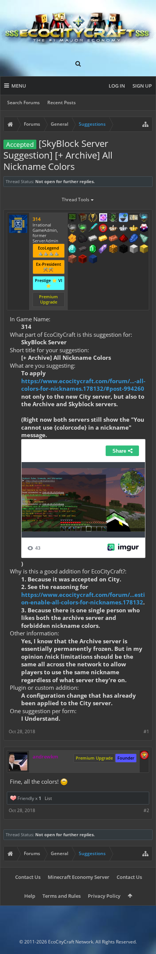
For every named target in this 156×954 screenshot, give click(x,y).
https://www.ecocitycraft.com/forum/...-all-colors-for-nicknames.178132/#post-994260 (83, 385)
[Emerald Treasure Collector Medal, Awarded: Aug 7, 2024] (82, 228)
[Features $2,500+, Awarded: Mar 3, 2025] (72, 259)
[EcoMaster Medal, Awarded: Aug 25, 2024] (123, 228)
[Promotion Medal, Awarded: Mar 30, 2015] (82, 218)
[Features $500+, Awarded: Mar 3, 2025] (82, 249)
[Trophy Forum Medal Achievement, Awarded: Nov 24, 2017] (103, 228)
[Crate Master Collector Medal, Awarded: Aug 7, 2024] (92, 228)
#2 (146, 810)
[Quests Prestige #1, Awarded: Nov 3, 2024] (143, 228)
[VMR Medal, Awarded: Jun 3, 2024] (113, 218)
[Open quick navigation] (145, 124)
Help (29, 895)
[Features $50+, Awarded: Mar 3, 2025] (82, 239)
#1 (146, 731)
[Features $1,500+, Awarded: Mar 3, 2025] (133, 249)
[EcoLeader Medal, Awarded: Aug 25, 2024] (113, 228)
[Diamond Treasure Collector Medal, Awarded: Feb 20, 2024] (143, 218)
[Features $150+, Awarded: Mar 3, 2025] (113, 239)
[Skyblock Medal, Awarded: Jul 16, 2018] (123, 218)
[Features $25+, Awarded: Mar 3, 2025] (72, 239)
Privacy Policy (104, 895)
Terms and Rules (61, 895)
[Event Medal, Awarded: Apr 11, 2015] (92, 218)
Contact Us (28, 877)
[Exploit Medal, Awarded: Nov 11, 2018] (72, 218)
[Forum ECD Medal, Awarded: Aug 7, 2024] (133, 218)
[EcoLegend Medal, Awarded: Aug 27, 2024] (133, 228)
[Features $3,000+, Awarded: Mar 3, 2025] (82, 259)
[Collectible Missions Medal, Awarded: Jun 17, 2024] (103, 218)
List (48, 798)
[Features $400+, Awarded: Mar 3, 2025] (72, 249)
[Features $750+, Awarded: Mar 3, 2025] (103, 249)
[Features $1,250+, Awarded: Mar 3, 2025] (123, 249)
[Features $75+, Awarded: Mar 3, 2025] (92, 239)
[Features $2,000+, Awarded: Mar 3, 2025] (143, 249)
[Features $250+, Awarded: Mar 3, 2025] (133, 239)
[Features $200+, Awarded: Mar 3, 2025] (123, 239)
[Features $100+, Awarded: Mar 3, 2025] (103, 239)
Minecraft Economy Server (78, 877)
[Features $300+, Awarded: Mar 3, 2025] (143, 239)
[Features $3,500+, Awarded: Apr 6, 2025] (92, 259)
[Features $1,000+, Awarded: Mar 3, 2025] (113, 249)
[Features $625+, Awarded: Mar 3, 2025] (92, 249)
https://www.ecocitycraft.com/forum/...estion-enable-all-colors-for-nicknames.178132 (83, 598)
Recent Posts (61, 102)
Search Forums (23, 102)
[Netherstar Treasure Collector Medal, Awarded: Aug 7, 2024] (72, 228)
